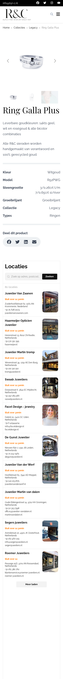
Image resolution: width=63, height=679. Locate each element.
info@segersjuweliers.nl (16, 542)
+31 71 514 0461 (12, 453)
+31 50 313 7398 (12, 508)
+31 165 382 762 (12, 569)
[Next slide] (54, 61)
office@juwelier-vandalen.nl (18, 511)
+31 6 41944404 (12, 423)
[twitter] (44, 2)
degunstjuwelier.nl (13, 457)
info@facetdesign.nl (14, 426)
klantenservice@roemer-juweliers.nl (22, 572)
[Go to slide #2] (31, 97)
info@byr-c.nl (10, 3)
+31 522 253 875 (12, 481)
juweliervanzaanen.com (16, 313)
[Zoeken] (51, 14)
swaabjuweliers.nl (13, 399)
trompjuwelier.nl (12, 372)
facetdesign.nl (12, 429)
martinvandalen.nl (13, 515)
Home (6, 27)
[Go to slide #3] (49, 97)
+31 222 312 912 (12, 368)
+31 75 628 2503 (12, 310)
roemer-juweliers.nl (14, 576)
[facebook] (37, 2)
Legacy (33, 27)
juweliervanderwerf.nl (15, 484)
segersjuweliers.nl (13, 545)
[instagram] (51, 2)
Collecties (19, 27)
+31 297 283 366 (12, 396)
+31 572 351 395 (12, 341)
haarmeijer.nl (11, 344)
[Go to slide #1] (13, 97)
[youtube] (58, 2)
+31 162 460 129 (12, 538)
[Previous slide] (8, 61)
